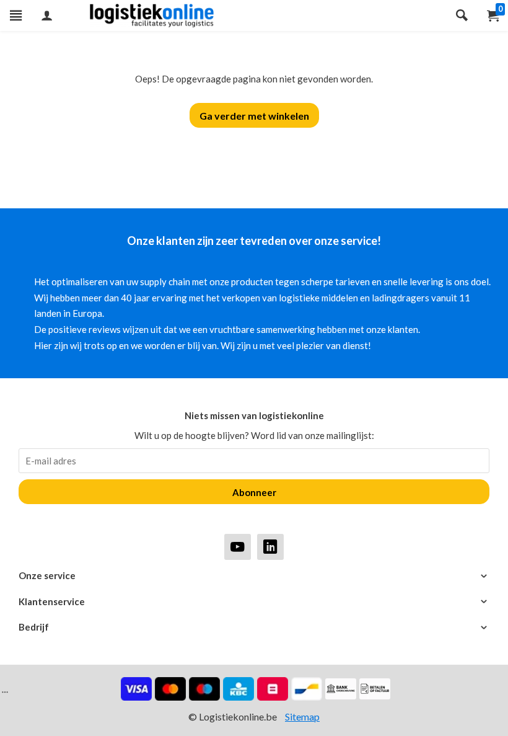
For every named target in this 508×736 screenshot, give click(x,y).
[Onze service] (254, 575)
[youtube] (237, 546)
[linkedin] (270, 546)
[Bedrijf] (254, 627)
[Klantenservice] (254, 601)
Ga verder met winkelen (254, 116)
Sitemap (302, 716)
